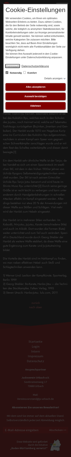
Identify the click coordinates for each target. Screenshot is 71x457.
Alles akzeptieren (35, 87)
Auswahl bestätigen (35, 96)
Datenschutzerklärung (35, 66)
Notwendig (15, 73)
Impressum (13, 66)
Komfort (32, 73)
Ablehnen (35, 105)
